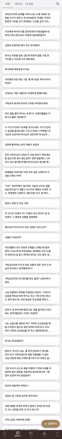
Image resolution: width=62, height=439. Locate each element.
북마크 (18, 3)
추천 (7, 3)
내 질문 (29, 3)
